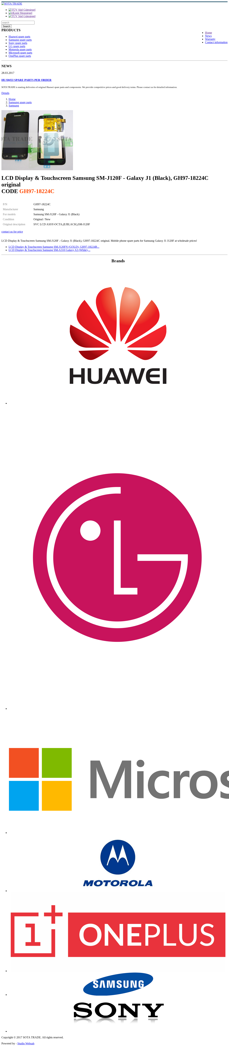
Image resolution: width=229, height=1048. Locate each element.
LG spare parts (17, 46)
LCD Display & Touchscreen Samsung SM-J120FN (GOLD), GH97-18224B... (54, 246)
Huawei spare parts (19, 36)
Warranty (210, 39)
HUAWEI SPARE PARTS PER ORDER (26, 80)
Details (5, 93)
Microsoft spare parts (20, 52)
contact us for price (12, 231)
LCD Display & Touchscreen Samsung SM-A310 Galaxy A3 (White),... (49, 250)
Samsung (14, 105)
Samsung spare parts (20, 39)
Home (208, 32)
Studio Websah (25, 1043)
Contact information (216, 42)
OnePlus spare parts (20, 55)
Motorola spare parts (20, 49)
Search (6, 26)
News (208, 35)
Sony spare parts (18, 43)
